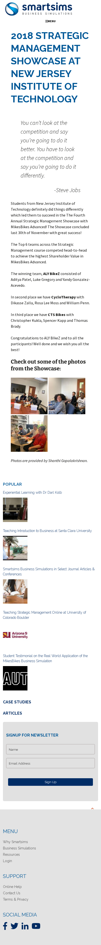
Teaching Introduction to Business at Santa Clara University (47, 531)
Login (7, 861)
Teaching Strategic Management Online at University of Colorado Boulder (44, 615)
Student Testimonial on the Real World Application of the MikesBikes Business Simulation (45, 658)
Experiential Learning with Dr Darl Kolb (32, 492)
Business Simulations (19, 848)
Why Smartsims (15, 842)
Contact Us (11, 893)
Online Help (12, 887)
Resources (11, 854)
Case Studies (17, 702)
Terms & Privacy (15, 899)
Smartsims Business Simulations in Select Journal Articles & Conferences (49, 571)
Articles (12, 713)
